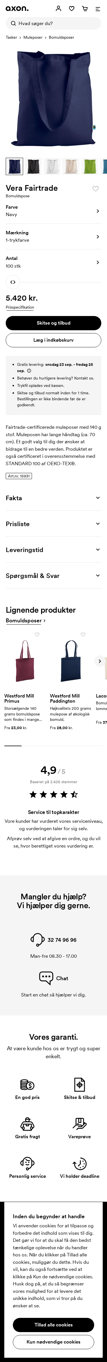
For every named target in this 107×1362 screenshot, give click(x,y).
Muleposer (33, 37)
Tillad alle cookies (54, 1325)
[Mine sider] (58, 8)
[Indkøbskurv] (84, 8)
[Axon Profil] (17, 8)
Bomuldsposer (61, 37)
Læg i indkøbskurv (53, 340)
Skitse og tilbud (53, 323)
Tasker (11, 37)
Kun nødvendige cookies (53, 1342)
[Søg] (12, 23)
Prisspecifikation (20, 307)
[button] (14, 166)
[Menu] (98, 8)
